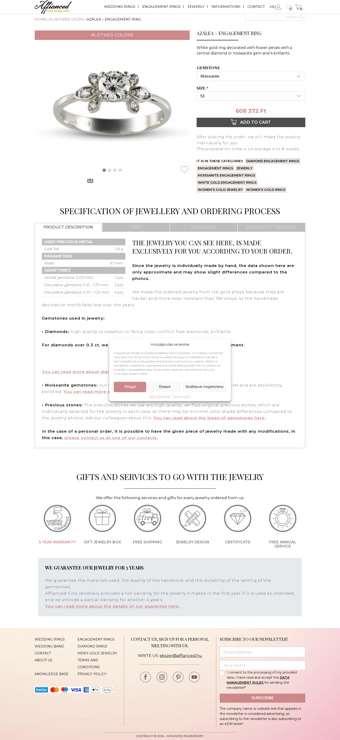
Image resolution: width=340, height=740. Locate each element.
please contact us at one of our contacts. (111, 437)
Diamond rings (92, 646)
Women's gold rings (265, 190)
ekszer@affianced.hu (181, 655)
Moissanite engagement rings (226, 175)
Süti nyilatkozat (159, 396)
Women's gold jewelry (220, 190)
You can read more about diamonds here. (89, 371)
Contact (256, 6)
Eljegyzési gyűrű (66, 19)
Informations (226, 6)
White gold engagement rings (227, 182)
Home (40, 19)
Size (202, 88)
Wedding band (49, 646)
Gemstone (208, 68)
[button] (104, 170)
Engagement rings (161, 6)
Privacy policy (182, 396)
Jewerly (196, 6)
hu (272, 6)
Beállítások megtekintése (205, 387)
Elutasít (164, 387)
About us (43, 660)
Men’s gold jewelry (97, 653)
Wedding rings (119, 6)
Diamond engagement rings (272, 161)
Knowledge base (51, 674)
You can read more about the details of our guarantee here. (112, 606)
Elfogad (130, 387)
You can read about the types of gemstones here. (209, 418)
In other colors (112, 35)
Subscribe (262, 698)
